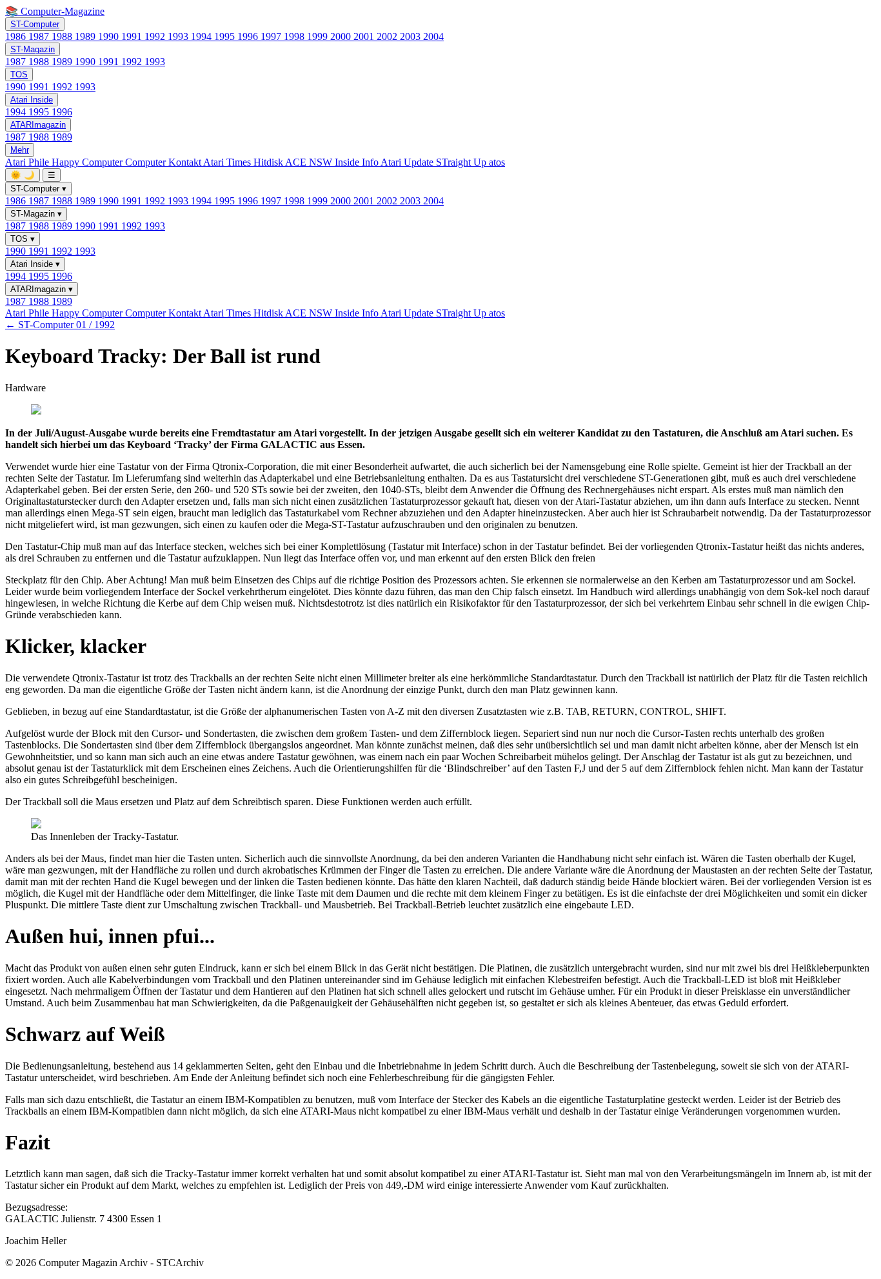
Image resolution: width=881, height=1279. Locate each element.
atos (497, 162)
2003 (411, 36)
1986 (16, 36)
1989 (86, 36)
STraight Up (462, 162)
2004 (433, 36)
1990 (109, 36)
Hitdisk (269, 162)
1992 (156, 36)
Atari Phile (28, 162)
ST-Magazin (32, 49)
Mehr (19, 150)
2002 (388, 36)
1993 (179, 36)
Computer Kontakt (164, 162)
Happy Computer (88, 162)
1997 (272, 36)
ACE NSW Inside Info (333, 162)
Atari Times (228, 162)
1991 (132, 36)
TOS (19, 74)
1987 (40, 36)
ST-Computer (34, 24)
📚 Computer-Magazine (54, 11)
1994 (202, 36)
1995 (225, 36)
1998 (295, 36)
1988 (63, 36)
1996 (249, 36)
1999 (318, 36)
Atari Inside (31, 99)
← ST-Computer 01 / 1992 (60, 324)
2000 (341, 36)
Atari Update (408, 162)
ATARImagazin (38, 125)
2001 (365, 36)
